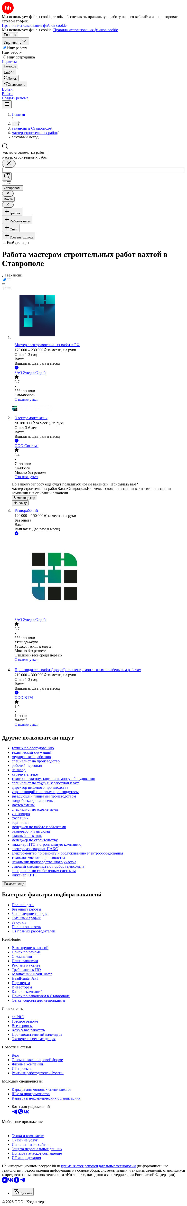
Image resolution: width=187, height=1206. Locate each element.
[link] (10, 78)
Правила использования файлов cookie (85, 30)
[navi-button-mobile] (7, 104)
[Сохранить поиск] (7, 176)
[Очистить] (9, 164)
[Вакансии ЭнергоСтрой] (98, 409)
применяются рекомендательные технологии (98, 1166)
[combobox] (24, 152)
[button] (7, 89)
